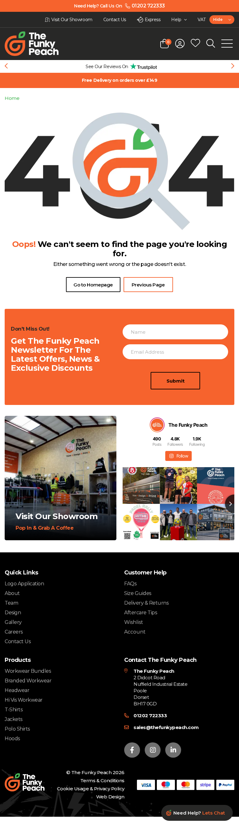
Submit (175, 381)
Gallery (13, 622)
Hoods (12, 738)
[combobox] (221, 19)
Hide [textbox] (217, 19)
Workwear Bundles (28, 671)
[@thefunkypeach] (157, 425)
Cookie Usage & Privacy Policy (90, 789)
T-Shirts (13, 710)
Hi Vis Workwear (24, 700)
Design (13, 613)
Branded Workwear (28, 681)
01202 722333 (150, 715)
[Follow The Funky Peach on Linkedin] (173, 750)
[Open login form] (180, 43)
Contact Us (17, 641)
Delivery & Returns (146, 603)
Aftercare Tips (140, 613)
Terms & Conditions (102, 780)
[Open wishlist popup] (195, 43)
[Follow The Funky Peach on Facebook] (132, 750)
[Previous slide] (6, 66)
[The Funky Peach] (39, 43)
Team (11, 603)
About (12, 593)
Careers (14, 632)
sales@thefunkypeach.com (166, 727)
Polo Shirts (17, 729)
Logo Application (24, 584)
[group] (119, 66)
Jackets (13, 719)
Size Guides (137, 593)
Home (12, 98)
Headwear (17, 690)
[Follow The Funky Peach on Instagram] (153, 750)
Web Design (110, 797)
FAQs (130, 584)
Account (135, 632)
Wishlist (133, 622)
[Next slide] (232, 66)
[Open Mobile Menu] (227, 43)
